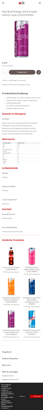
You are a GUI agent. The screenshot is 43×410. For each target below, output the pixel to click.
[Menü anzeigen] (40, 3)
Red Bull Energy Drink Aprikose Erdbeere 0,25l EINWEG (11, 300)
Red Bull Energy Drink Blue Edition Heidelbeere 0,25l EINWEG (31, 301)
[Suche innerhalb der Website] (3, 3)
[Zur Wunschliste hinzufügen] (38, 72)
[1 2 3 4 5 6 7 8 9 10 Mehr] (5, 72)
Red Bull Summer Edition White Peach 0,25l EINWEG (32, 269)
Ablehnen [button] (22, 396)
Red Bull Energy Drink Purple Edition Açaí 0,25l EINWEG (11, 332)
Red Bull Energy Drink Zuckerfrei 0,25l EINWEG (31, 332)
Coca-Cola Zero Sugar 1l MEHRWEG (11, 268)
